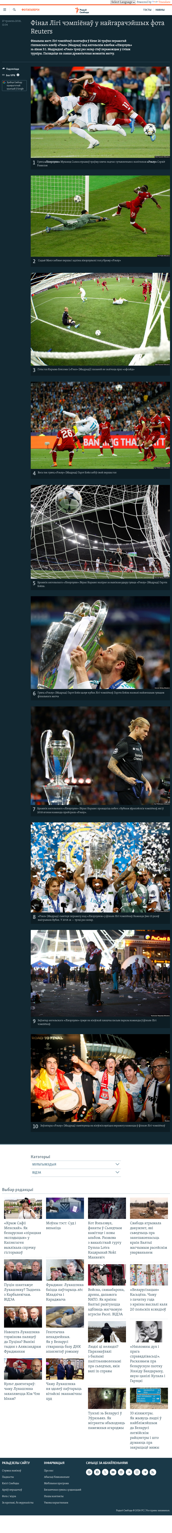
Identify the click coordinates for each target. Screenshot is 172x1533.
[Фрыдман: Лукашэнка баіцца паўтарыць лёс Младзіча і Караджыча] (65, 1270)
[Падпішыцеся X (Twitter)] (105, 1472)
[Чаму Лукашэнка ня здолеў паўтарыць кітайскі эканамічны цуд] (65, 1369)
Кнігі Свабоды (10, 1483)
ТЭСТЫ (147, 10)
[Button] (10, 70)
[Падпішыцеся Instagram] (137, 1472)
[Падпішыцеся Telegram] (145, 1472)
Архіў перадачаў (12, 1490)
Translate (164, 2)
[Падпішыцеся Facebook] (97, 1472)
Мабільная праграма (56, 1483)
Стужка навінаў (11, 1470)
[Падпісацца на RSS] (153, 1472)
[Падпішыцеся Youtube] (113, 1472)
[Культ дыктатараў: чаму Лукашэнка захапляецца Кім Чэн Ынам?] (23, 1369)
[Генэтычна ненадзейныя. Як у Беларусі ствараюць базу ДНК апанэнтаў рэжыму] (65, 1317)
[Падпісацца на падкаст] (121, 1472)
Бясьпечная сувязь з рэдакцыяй (62, 1490)
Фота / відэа (9, 1496)
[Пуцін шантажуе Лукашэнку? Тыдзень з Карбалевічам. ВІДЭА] (23, 1270)
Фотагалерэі (30, 10)
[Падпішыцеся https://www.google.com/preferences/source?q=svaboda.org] (89, 1472)
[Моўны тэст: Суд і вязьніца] (65, 1208)
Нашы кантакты (53, 1496)
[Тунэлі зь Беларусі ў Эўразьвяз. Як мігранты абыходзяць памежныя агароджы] (107, 1398)
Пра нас (48, 1470)
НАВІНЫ (160, 10)
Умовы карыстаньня (56, 1502)
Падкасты (8, 1477)
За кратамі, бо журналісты (17, 1502)
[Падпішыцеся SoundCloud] (129, 1472)
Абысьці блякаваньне (57, 1477)
